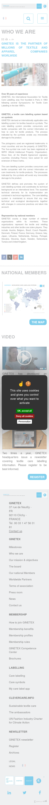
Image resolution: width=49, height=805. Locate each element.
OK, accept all (24, 411)
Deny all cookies (24, 416)
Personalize (25, 422)
